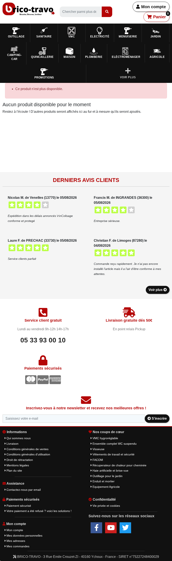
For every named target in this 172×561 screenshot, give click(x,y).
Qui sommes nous (18, 438)
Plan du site (14, 470)
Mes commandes (17, 546)
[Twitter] (125, 527)
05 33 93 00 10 (43, 340)
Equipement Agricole (106, 486)
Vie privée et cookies (106, 505)
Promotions (44, 77)
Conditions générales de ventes (27, 449)
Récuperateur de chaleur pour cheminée (119, 465)
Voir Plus (128, 77)
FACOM (97, 460)
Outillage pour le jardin (107, 476)
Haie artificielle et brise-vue (110, 470)
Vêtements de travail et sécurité (113, 454)
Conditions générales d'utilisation (28, 454)
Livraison (12, 443)
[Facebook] (96, 527)
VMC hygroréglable (105, 438)
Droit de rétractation (19, 460)
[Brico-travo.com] (29, 9)
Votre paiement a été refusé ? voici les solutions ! (39, 511)
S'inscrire (159, 418)
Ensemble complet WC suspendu (114, 443)
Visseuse (98, 449)
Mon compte (153, 6)
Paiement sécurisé (18, 505)
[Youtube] (111, 527)
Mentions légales (17, 465)
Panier (160, 15)
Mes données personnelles (24, 535)
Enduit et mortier (103, 481)
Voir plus (156, 290)
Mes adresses (15, 540)
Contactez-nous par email (23, 489)
